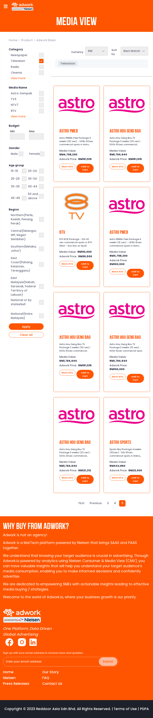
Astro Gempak (21, 93)
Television (18, 61)
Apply (26, 326)
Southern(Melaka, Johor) (23, 249)
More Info (67, 166)
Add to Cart (85, 168)
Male (14, 154)
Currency (77, 52)
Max (32, 131)
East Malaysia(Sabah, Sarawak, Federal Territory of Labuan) (23, 286)
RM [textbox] (90, 51)
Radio (15, 67)
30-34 (32, 179)
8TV (13, 111)
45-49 (15, 198)
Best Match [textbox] (132, 51)
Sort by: (114, 52)
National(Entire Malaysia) (21, 316)
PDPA (144, 708)
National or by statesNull (21, 302)
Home (13, 40)
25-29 (15, 179)
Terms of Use (125, 708)
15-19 (14, 171)
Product (27, 40)
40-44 (32, 186)
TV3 (13, 99)
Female (34, 154)
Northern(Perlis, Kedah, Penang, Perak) (22, 219)
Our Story (50, 672)
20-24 (32, 171)
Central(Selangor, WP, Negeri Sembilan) (24, 235)
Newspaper (19, 55)
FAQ (45, 677)
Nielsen (9, 677)
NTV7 (14, 105)
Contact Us (52, 683)
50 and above (33, 196)
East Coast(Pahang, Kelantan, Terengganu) (22, 264)
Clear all (26, 335)
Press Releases (16, 683)
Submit (108, 661)
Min (12, 131)
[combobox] (96, 51)
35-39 (15, 186)
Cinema (16, 73)
